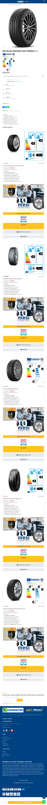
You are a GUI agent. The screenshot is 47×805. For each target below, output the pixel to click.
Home (3, 4)
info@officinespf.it (6, 727)
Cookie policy (5, 745)
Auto (6, 4)
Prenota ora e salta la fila (24, 231)
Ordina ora (24, 236)
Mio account (4, 737)
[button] (4, 46)
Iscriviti (19, 700)
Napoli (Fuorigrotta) (6, 755)
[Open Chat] (44, 797)
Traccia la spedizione (6, 738)
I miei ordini (4, 740)
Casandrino (4, 753)
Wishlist (4, 742)
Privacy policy (5, 743)
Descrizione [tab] (5, 110)
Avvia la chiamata (19, 81)
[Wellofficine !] (23, 1)
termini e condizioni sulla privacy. (17, 703)
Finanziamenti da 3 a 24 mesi (23, 213)
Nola (3, 756)
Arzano (3, 751)
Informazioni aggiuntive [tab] (14, 110)
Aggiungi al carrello (27, 802)
